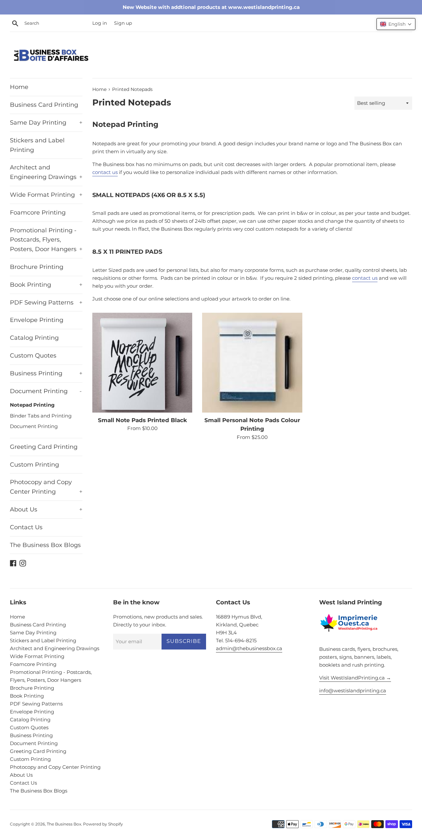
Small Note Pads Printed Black (142, 420)
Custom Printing (34, 464)
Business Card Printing (44, 104)
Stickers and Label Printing (37, 145)
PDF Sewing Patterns (46, 302)
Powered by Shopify (103, 824)
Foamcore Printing (38, 212)
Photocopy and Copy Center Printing (46, 486)
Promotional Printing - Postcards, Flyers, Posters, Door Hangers (46, 240)
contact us (105, 172)
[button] (396, 24)
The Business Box (64, 824)
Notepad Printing (32, 405)
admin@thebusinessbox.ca (249, 648)
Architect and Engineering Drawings (46, 172)
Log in (99, 23)
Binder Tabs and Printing (41, 416)
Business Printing (46, 373)
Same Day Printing (46, 122)
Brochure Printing (36, 267)
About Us (46, 509)
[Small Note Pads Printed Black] (142, 363)
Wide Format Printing (46, 194)
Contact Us (26, 527)
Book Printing (46, 284)
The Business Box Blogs (45, 545)
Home (19, 87)
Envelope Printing (36, 320)
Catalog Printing (34, 337)
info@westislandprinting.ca (352, 690)
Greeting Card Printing (43, 446)
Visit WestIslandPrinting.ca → (355, 678)
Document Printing (46, 391)
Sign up (123, 23)
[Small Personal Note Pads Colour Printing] (252, 363)
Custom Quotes (33, 355)
